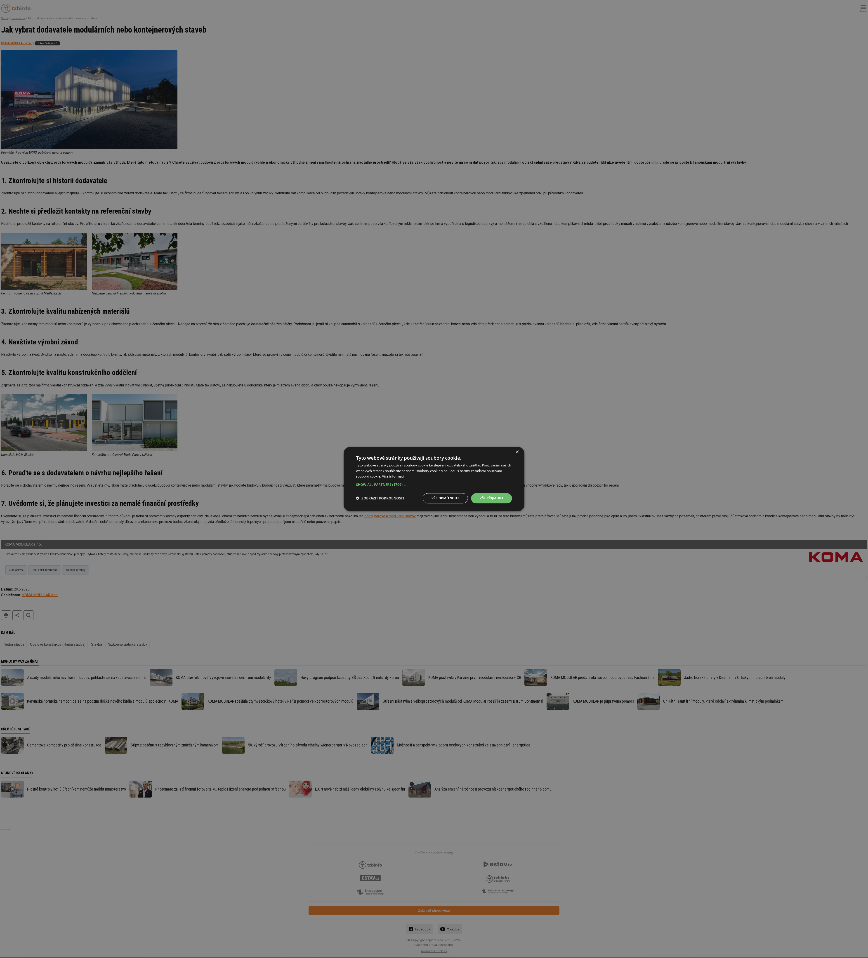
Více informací (393, 476)
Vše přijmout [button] (491, 498)
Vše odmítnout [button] (445, 498)
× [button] (517, 452)
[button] (434, 485)
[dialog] (434, 479)
